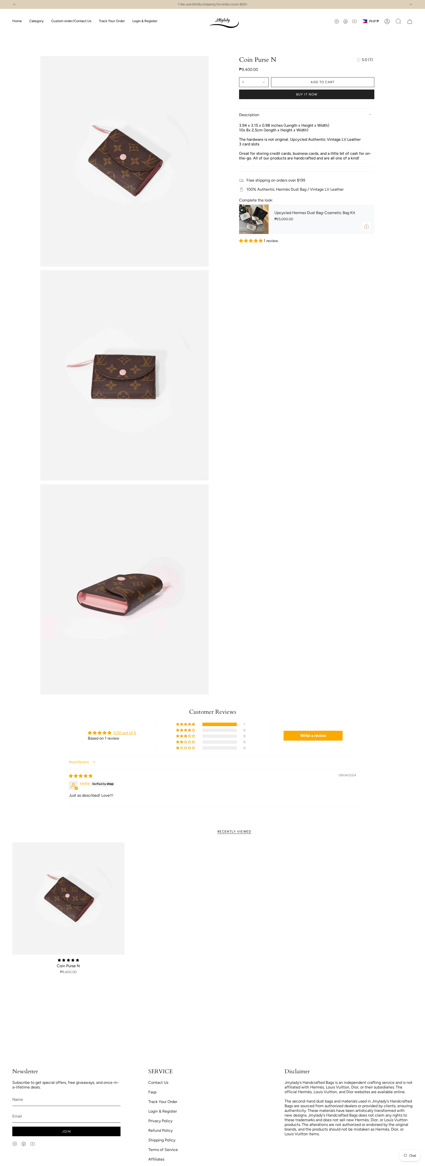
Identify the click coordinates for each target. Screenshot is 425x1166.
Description (249, 114)
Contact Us (158, 1082)
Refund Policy (160, 1130)
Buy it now (307, 94)
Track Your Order (162, 1101)
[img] (80, 776)
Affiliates (156, 1159)
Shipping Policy (161, 1140)
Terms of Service (163, 1149)
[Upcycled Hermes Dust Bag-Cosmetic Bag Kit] (254, 219)
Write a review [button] (313, 735)
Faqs (152, 1092)
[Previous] (14, 4)
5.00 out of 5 (124, 733)
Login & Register (162, 1111)
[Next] (410, 4)
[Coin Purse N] (68, 898)
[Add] (366, 226)
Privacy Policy (160, 1121)
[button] (36, 21)
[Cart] (409, 21)
